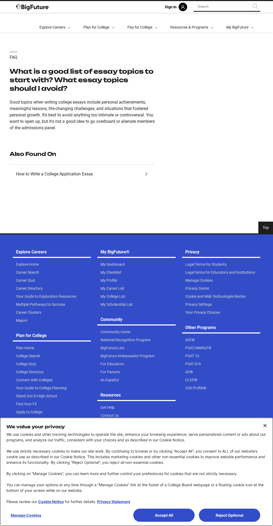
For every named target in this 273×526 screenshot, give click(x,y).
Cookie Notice (51, 501)
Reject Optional (229, 515)
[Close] (265, 425)
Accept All (164, 515)
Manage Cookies (26, 515)
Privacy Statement (113, 501)
